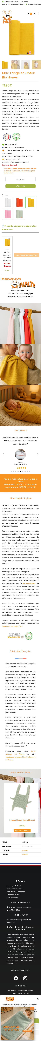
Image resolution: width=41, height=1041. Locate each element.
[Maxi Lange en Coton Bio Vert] (19, 214)
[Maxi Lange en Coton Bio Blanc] (8, 202)
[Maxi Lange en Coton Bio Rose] (8, 214)
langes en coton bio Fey (12, 623)
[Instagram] (25, 975)
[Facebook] (15, 975)
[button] (38, 999)
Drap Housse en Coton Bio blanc (22, 817)
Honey (25, 847)
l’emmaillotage (29, 580)
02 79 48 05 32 (14, 907)
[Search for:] (37, 14)
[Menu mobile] (34, 14)
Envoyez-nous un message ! (19, 904)
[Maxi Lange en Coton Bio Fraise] (19, 202)
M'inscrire (20, 186)
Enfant (25, 851)
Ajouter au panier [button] (22, 828)
